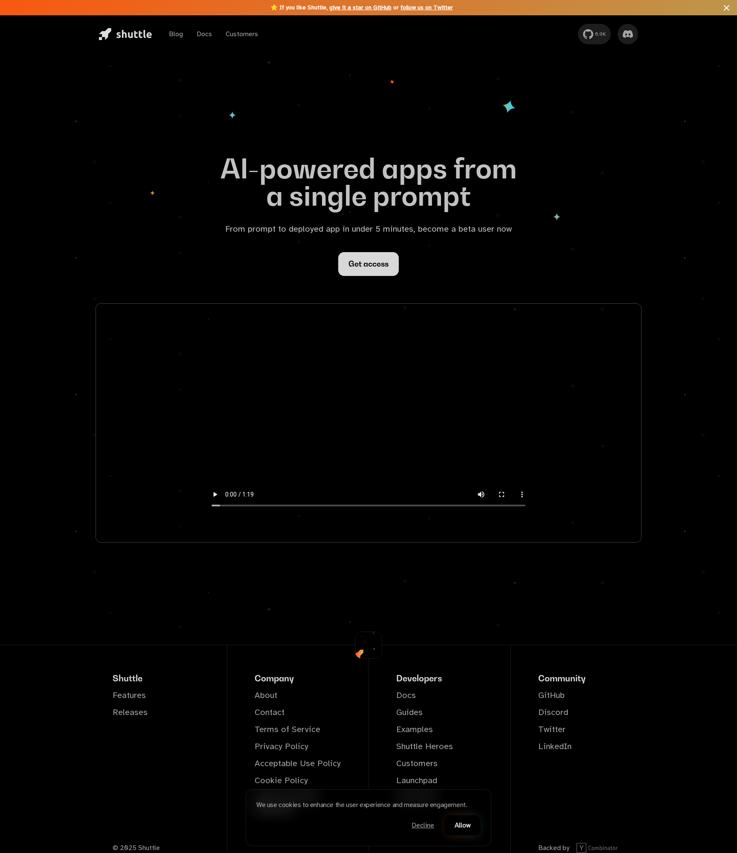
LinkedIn (555, 746)
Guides (409, 712)
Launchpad (416, 780)
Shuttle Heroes (424, 746)
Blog (176, 34)
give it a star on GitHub (360, 7)
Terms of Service (287, 729)
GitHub (551, 695)
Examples (414, 729)
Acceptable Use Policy (298, 763)
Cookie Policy (281, 780)
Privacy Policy (281, 746)
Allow (462, 825)
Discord (553, 712)
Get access (368, 263)
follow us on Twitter (426, 7)
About (266, 695)
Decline (423, 825)
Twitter (552, 729)
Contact (269, 712)
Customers (242, 34)
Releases (130, 712)
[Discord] (628, 34)
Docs (204, 34)
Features (129, 695)
